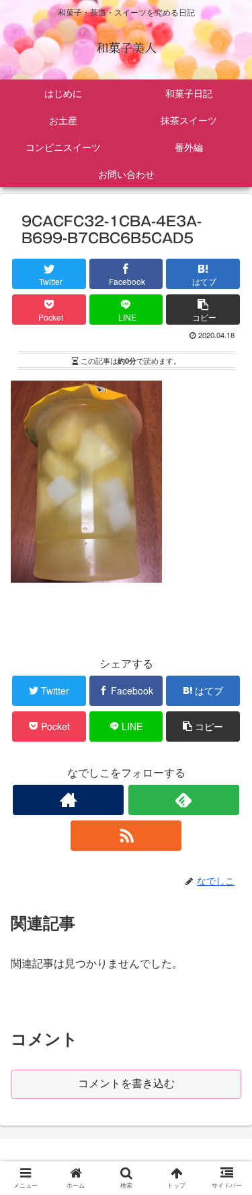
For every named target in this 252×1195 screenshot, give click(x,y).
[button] (227, 1138)
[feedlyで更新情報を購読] (183, 800)
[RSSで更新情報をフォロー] (126, 835)
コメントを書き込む (126, 1083)
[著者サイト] (68, 800)
